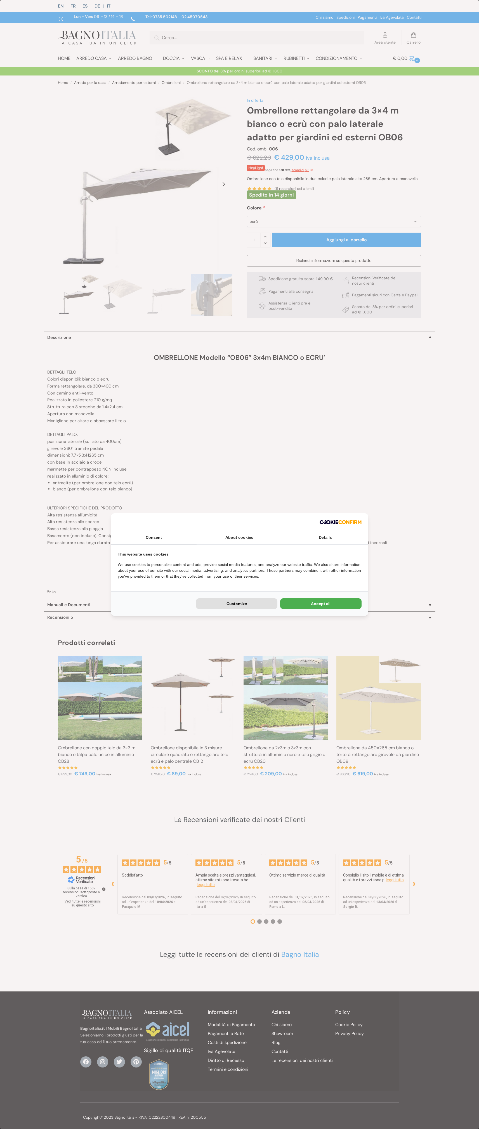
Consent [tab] (154, 537)
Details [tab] (325, 537)
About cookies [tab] (239, 537)
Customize (236, 603)
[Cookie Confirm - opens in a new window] (341, 522)
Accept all (321, 603)
